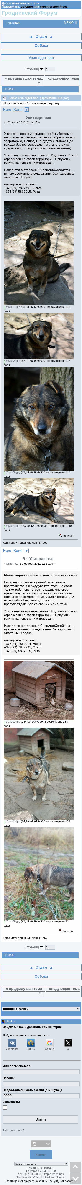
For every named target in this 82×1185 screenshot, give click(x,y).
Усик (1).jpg (12, 307)
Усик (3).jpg (12, 472)
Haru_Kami (12, 109)
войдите (27, 6)
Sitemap (61, 1177)
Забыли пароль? (13, 1130)
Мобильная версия (41, 1167)
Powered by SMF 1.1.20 (41, 1171)
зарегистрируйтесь (54, 6)
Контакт (41, 1155)
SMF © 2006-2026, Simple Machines (41, 1174)
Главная (13, 23)
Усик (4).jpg (12, 525)
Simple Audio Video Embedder (35, 1177)
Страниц (32, 69)
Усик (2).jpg (12, 360)
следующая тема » (58, 80)
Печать (9, 89)
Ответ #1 (12, 563)
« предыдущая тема (23, 78)
